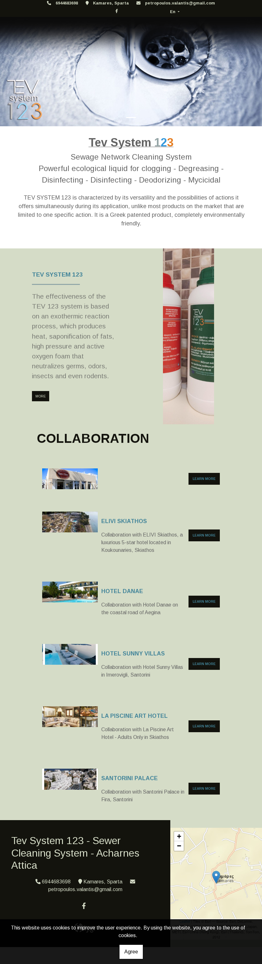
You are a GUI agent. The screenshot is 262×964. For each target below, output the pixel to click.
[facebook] (116, 11)
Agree (131, 951)
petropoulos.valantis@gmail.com (180, 3)
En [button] (173, 11)
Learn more (204, 479)
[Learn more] (70, 478)
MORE (40, 396)
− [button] (179, 846)
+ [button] (179, 836)
